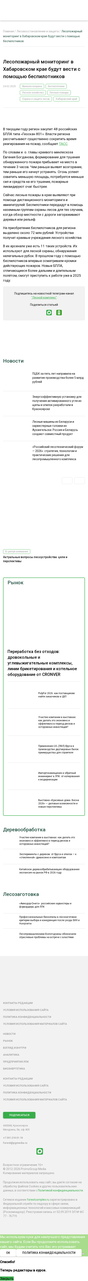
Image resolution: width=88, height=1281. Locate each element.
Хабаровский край (66, 99)
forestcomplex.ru (38, 1199)
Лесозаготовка (21, 894)
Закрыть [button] (7, 1279)
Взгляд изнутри (14, 1047)
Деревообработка (24, 830)
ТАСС (63, 144)
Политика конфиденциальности (27, 1016)
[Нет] (83, 1253)
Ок (8, 1252)
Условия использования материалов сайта (35, 1023)
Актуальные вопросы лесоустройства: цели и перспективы (35, 559)
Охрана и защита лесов (36, 99)
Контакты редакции (18, 1003)
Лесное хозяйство (33, 92)
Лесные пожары (59, 92)
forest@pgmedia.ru (15, 1142)
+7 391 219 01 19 (13, 1137)
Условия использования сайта (26, 1009)
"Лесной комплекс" (44, 297)
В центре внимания (16, 551)
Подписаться (19, 1115)
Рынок (16, 582)
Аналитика (11, 1054)
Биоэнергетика (14, 1068)
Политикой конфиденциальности (60, 1190)
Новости (13, 361)
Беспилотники (56, 86)
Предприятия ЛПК (16, 1061)
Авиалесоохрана (32, 86)
